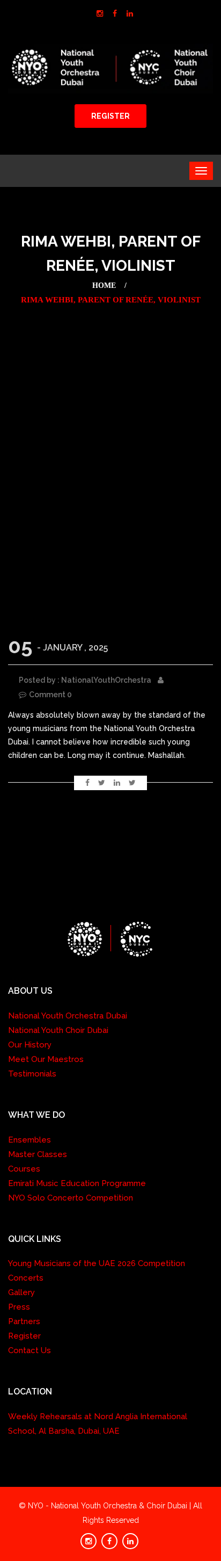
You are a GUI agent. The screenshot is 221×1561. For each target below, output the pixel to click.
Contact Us (29, 1350)
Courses (24, 1169)
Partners (24, 1321)
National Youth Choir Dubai (58, 1030)
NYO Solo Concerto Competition (70, 1198)
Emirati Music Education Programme (77, 1183)
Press (19, 1307)
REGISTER (110, 116)
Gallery (21, 1292)
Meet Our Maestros (46, 1059)
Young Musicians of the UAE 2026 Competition (96, 1263)
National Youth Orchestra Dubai (67, 1016)
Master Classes (37, 1154)
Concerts (25, 1278)
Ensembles (29, 1140)
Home (104, 285)
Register (24, 1336)
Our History (29, 1045)
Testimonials (32, 1074)
